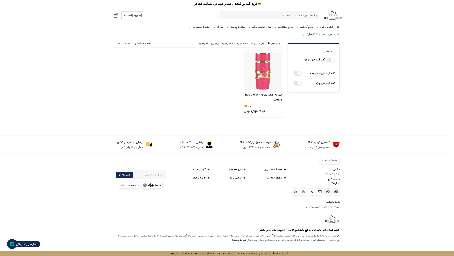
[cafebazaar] (152, 185)
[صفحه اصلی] (338, 34)
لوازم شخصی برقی (261, 27)
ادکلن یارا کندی (309, 34)
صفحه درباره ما (274, 178)
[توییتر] (311, 191)
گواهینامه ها (199, 169)
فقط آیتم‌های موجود (314, 60)
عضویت (126, 175)
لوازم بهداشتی (285, 27)
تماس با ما (236, 178)
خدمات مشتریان (201, 27)
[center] (316, 15)
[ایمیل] (319, 191)
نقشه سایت (199, 178)
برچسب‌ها (327, 34)
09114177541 (313, 207)
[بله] (303, 191)
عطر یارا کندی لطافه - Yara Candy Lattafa (263, 97)
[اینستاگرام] (336, 191)
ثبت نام (128, 15)
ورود (136, 15)
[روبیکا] (295, 191)
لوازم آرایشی (306, 27)
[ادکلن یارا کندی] (332, 219)
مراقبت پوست (237, 27)
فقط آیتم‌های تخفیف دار (322, 73)
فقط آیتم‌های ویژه (325, 83)
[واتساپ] (327, 191)
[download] (129, 185)
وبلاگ (220, 27)
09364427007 (332, 207)
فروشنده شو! (235, 169)
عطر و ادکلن (326, 27)
